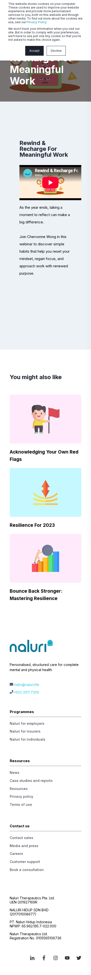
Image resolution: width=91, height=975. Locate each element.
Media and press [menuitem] (24, 846)
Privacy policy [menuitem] (21, 796)
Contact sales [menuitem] (21, 838)
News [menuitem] (14, 772)
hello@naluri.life (26, 685)
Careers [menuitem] (16, 853)
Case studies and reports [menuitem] (31, 780)
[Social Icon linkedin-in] (34, 957)
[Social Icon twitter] (77, 957)
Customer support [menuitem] (25, 862)
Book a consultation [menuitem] (27, 870)
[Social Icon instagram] (55, 957)
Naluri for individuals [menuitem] (27, 739)
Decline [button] (56, 50)
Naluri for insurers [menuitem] (25, 731)
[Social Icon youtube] (67, 957)
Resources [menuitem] (19, 789)
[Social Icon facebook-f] (44, 957)
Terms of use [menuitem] (21, 804)
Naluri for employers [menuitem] (27, 723)
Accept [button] (34, 50)
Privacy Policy (36, 22)
